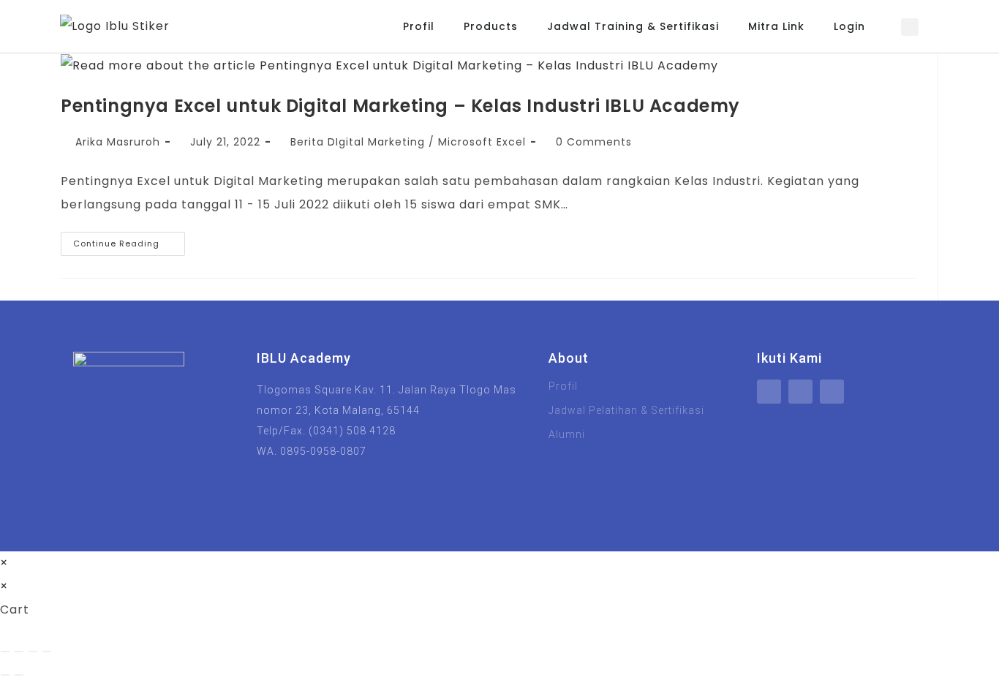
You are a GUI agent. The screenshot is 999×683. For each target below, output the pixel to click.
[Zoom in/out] (5, 651)
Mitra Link (776, 26)
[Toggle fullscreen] (19, 651)
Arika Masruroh (117, 142)
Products (491, 26)
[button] (910, 27)
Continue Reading (129, 240)
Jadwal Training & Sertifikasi (633, 26)
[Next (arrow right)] (19, 674)
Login (849, 26)
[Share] (33, 651)
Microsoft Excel (482, 142)
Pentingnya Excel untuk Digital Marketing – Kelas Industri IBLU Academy (400, 106)
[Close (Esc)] (47, 651)
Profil (418, 26)
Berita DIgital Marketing (357, 142)
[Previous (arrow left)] (5, 674)
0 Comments (594, 142)
